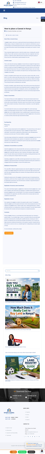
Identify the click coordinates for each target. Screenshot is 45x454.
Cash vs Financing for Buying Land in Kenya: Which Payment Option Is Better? (20, 352)
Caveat (20, 31)
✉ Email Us (31, 452)
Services (27, 414)
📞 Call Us (13, 452)
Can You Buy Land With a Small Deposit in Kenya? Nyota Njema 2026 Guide (20, 302)
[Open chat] (42, 451)
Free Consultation (8, 233)
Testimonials (8, 435)
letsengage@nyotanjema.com (32, 431)
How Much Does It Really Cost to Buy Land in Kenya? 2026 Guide (18, 329)
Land (17, 31)
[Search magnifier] (38, 271)
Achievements (8, 430)
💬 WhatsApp (22, 452)
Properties (28, 412)
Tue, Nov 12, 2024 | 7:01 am (12, 35)
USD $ (42, 20)
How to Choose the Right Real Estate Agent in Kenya (15, 346)
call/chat (14, 228)
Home (37, 18)
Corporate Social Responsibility (11, 432)
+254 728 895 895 (31, 433)
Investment (10, 31)
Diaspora (27, 419)
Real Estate (14, 31)
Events (27, 417)
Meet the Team (9, 427)
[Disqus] (22, 248)
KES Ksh (42, 17)
